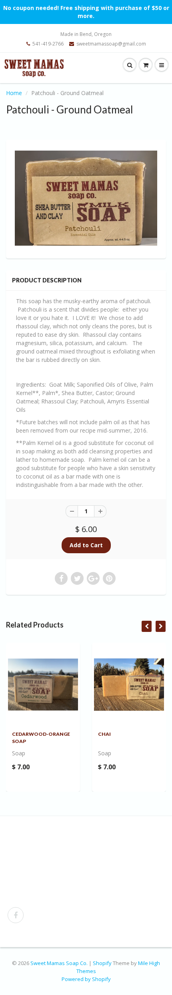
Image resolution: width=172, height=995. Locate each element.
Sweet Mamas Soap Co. (59, 963)
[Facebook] (16, 915)
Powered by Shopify (86, 979)
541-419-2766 (48, 43)
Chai (104, 734)
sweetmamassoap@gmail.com (111, 43)
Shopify (102, 963)
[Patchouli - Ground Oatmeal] (86, 198)
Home (14, 93)
